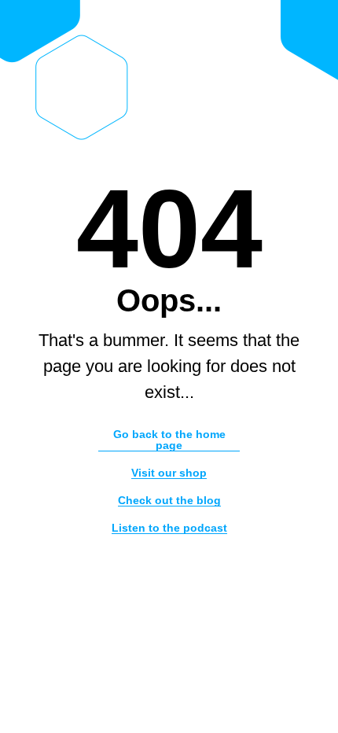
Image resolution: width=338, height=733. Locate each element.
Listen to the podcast (169, 528)
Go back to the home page (169, 440)
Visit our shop (169, 473)
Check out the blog (169, 500)
